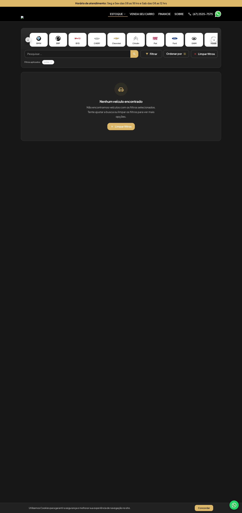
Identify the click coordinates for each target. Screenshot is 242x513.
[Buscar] (134, 54)
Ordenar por (174, 53)
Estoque (116, 14)
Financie (164, 14)
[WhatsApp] (234, 505)
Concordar (204, 507)
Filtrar (153, 54)
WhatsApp (218, 14)
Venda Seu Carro (142, 14)
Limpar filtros (206, 54)
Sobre (179, 14)
